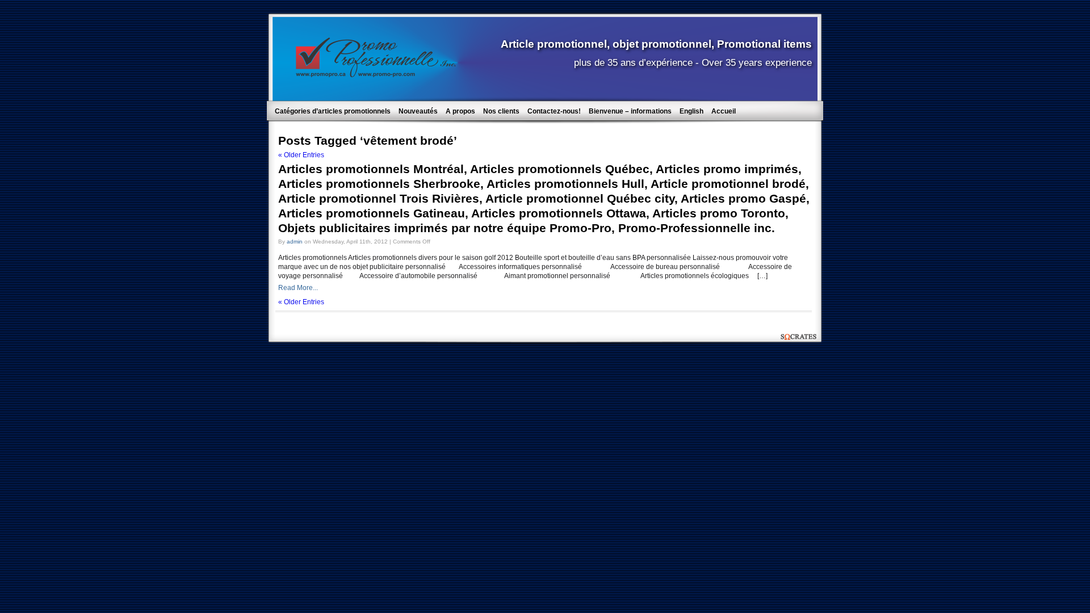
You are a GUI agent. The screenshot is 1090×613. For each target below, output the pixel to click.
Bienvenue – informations (630, 111)
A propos (460, 111)
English (691, 111)
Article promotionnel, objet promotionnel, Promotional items (656, 43)
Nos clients (501, 111)
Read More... (298, 288)
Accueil (723, 111)
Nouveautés (418, 111)
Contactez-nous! (554, 111)
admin (295, 241)
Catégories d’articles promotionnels (333, 111)
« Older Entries (301, 155)
